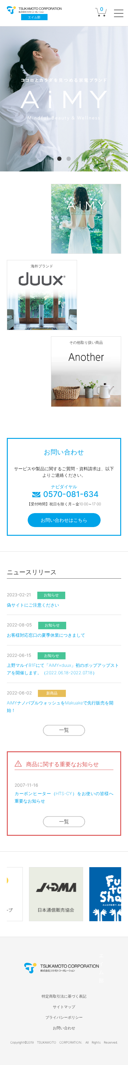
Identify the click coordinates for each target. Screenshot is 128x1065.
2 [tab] (69, 159)
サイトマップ (64, 1006)
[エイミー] (86, 249)
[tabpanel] (64, 98)
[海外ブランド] (42, 325)
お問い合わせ (64, 1028)
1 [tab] (59, 159)
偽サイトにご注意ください (33, 605)
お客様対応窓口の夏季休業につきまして (46, 635)
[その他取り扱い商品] (86, 402)
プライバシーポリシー (64, 1017)
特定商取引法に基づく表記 (64, 996)
